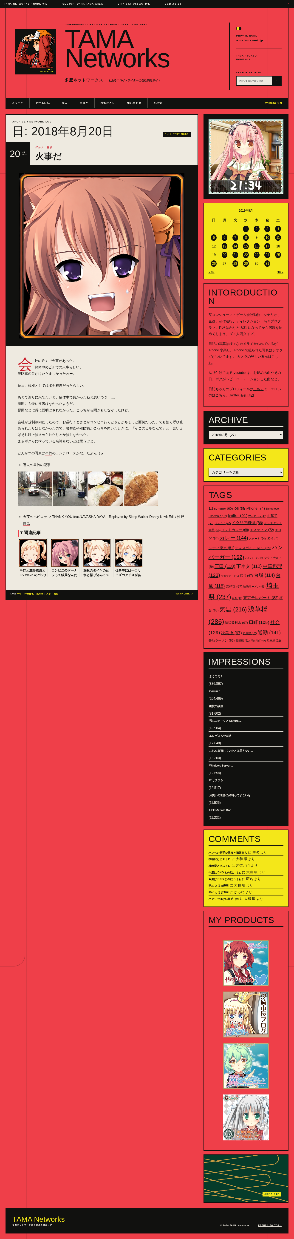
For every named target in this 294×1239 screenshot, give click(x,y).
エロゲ (84, 103)
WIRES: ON (273, 103)
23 (256, 255)
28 (235, 263)
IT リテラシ (216, 780)
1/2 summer (221, 508)
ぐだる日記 (42, 103)
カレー (234, 538)
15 (246, 246)
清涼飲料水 (236, 623)
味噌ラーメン (254, 586)
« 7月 (212, 272)
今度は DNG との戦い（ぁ (225, 872)
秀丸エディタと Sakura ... (225, 720)
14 (235, 246)
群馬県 (250, 633)
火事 (48, 594)
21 (235, 255)
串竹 (48, 453)
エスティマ (262, 530)
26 (214, 263)
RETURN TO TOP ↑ (270, 1225)
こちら (258, 389)
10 (267, 237)
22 (246, 255)
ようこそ (18, 103)
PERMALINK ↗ (184, 594)
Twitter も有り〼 (241, 395)
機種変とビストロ (220, 859)
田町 (259, 622)
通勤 (269, 632)
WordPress (257, 516)
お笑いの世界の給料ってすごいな (230, 795)
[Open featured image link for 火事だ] (101, 255)
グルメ (39, 147)
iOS (239, 508)
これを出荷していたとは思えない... (231, 750)
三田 (225, 566)
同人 (65, 103)
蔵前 (56, 594)
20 (224, 255)
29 (246, 263)
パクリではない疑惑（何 (224, 899)
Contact (214, 691)
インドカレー (235, 530)
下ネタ (249, 566)
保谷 (246, 575)
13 (224, 246)
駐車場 (274, 640)
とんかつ (223, 523)
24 (267, 255)
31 (267, 263)
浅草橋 (40, 594)
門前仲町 (258, 640)
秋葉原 (231, 633)
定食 (237, 598)
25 (278, 255)
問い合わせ (134, 103)
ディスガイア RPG (253, 548)
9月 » (280, 272)
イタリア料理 (247, 523)
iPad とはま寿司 (219, 885)
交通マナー (230, 575)
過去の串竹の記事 (37, 465)
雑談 (50, 147)
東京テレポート (261, 598)
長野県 (243, 640)
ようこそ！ (216, 676)
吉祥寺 (234, 586)
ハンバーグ (254, 558)
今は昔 (157, 103)
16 (256, 246)
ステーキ (257, 538)
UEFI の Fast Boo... (221, 810)
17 (267, 246)
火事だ (48, 156)
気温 (233, 609)
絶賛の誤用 (216, 706)
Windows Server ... (221, 765)
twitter (237, 515)
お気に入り (107, 103)
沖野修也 (29, 594)
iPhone (255, 508)
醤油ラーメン (222, 640)
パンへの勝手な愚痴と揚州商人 (228, 852)
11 (278, 237)
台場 (264, 575)
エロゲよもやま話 (220, 735)
